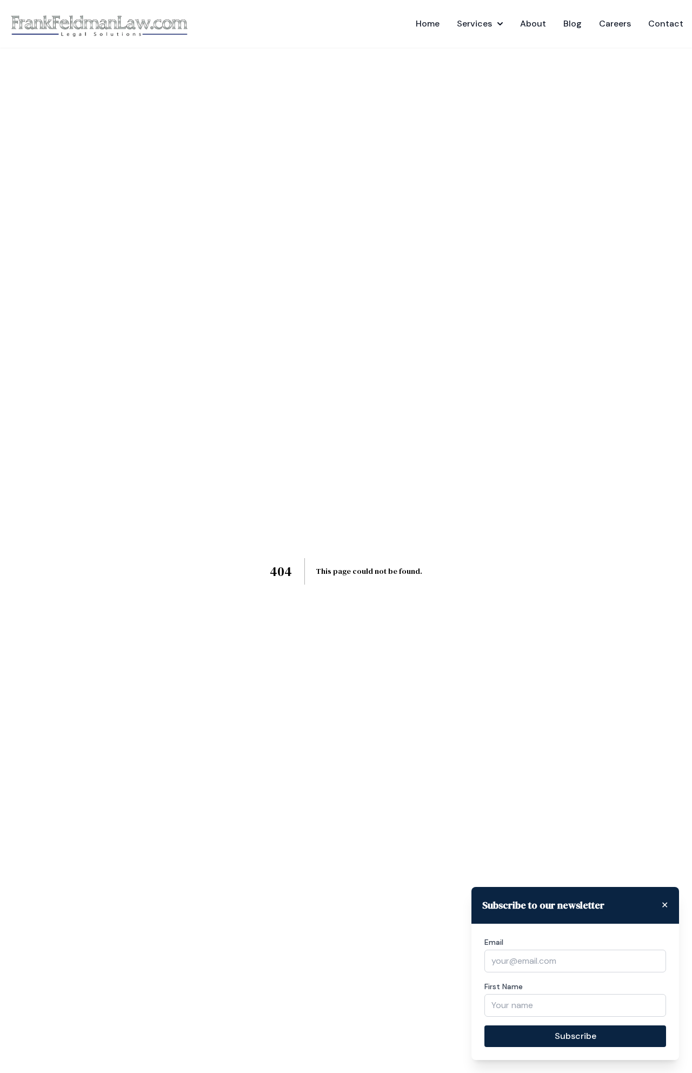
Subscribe (575, 1036)
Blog (572, 23)
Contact (665, 23)
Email (493, 942)
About (533, 23)
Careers (615, 23)
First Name (503, 986)
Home (428, 23)
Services (474, 23)
